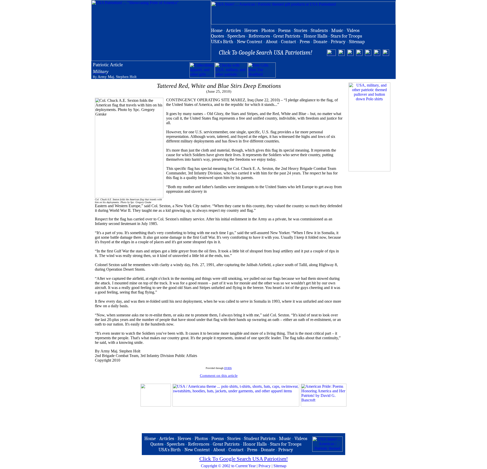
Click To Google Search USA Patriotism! (243, 459)
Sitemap (279, 466)
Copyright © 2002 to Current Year (228, 466)
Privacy (264, 466)
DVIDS (228, 368)
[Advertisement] (335, 70)
